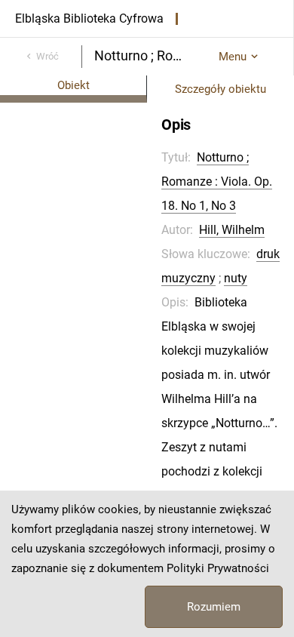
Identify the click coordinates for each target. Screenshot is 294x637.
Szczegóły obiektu (220, 89)
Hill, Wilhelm (232, 230)
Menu (233, 56)
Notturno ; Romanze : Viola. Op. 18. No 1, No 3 (216, 181)
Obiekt (73, 85)
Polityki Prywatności (218, 568)
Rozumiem (213, 607)
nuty (235, 278)
